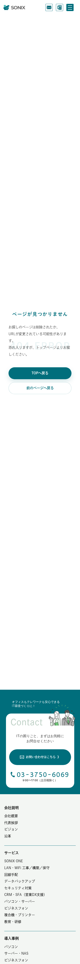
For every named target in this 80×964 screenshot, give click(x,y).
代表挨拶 (11, 822)
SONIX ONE (13, 861)
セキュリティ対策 (18, 888)
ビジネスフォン (16, 908)
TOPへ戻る (40, 373)
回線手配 (11, 874)
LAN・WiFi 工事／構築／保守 (26, 868)
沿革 (7, 836)
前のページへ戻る (40, 388)
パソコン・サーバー (19, 901)
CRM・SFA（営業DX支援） (25, 894)
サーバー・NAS (16, 953)
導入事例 (11, 938)
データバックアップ (19, 881)
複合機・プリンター (19, 915)
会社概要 (11, 816)
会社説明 (11, 808)
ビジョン (11, 829)
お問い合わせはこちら (43, 756)
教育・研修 (12, 921)
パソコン (11, 946)
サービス (11, 853)
